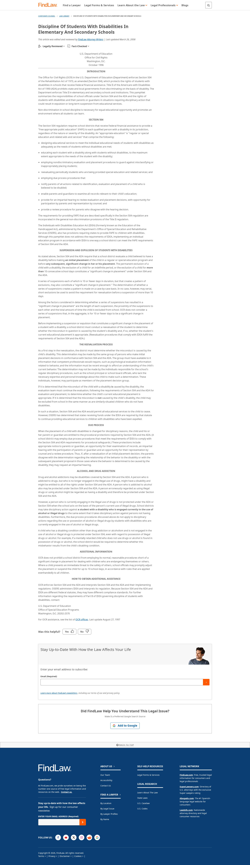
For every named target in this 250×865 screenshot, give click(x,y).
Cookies (78, 856)
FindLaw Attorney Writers (90, 39)
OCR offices (82, 619)
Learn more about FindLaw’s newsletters (59, 693)
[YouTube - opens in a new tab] (66, 837)
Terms (41, 856)
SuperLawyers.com (189, 786)
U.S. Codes (142, 808)
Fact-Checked (79, 46)
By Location (105, 803)
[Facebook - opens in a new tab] (58, 837)
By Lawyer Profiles (109, 814)
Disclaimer (65, 856)
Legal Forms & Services (148, 775)
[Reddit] (89, 837)
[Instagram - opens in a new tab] (81, 837)
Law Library (64, 16)
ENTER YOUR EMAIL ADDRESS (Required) (58, 816)
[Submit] (206, 682)
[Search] (208, 5)
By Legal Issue (107, 808)
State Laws (142, 798)
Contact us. (66, 792)
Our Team (105, 775)
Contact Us (105, 785)
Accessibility (106, 780)
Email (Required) (49, 676)
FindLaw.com (186, 775)
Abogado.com (187, 798)
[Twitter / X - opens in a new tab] (74, 837)
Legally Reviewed (52, 46)
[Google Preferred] (97, 837)
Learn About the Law (147, 792)
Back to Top (126, 744)
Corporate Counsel (46, 16)
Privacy (51, 856)
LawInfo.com (186, 810)
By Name (104, 819)
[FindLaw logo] (49, 5)
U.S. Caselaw (143, 803)
